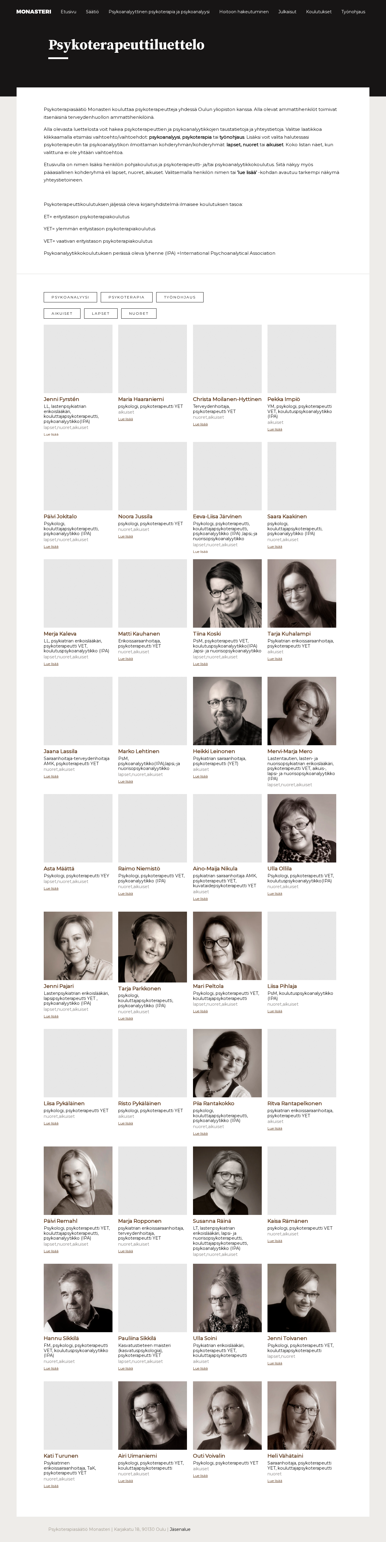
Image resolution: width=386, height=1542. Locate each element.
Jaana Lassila (61, 751)
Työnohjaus (353, 11)
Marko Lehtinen (139, 751)
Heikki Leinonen (214, 751)
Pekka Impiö (283, 399)
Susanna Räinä (212, 1221)
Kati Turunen (61, 1456)
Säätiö (92, 11)
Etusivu (68, 11)
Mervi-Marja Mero (289, 751)
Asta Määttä (59, 869)
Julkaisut (287, 11)
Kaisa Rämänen (287, 1221)
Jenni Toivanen (287, 1338)
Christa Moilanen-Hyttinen (227, 399)
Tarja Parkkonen (139, 988)
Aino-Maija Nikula (215, 869)
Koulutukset (319, 11)
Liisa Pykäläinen (64, 1103)
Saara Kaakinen (287, 516)
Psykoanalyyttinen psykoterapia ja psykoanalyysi (159, 11)
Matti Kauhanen (139, 634)
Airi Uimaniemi (137, 1456)
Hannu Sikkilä (61, 1338)
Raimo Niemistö (139, 869)
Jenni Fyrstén (61, 399)
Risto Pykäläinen (139, 1103)
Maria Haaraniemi (141, 399)
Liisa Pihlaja (282, 986)
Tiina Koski (207, 634)
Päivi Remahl (61, 1221)
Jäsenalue (180, 1529)
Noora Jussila (135, 516)
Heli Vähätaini (285, 1456)
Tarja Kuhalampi (289, 634)
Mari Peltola (208, 986)
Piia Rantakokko (213, 1103)
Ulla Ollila (279, 869)
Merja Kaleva (60, 634)
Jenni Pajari (59, 986)
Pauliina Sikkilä (137, 1338)
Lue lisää (51, 434)
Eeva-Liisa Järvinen (217, 516)
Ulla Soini (205, 1338)
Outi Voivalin (209, 1456)
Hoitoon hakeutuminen (244, 11)
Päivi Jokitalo (60, 516)
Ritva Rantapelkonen (294, 1103)
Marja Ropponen (140, 1221)
